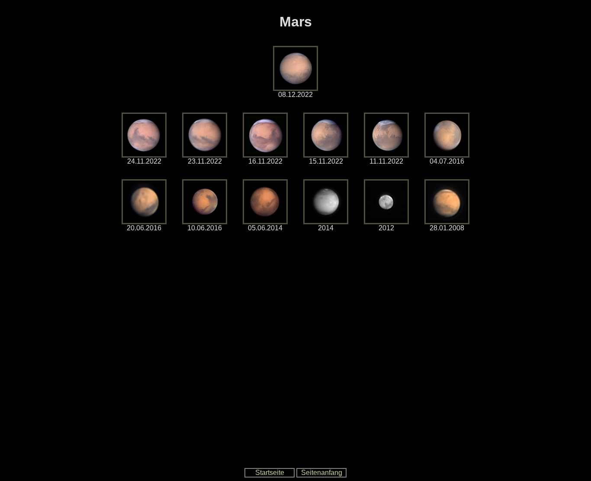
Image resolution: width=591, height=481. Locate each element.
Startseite (269, 472)
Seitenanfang (321, 472)
